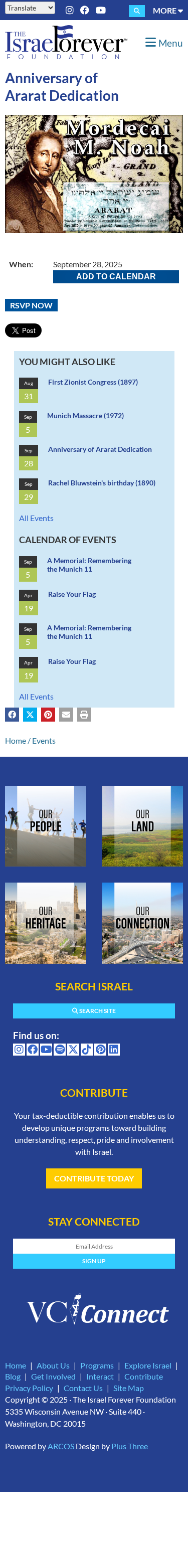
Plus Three (129, 1446)
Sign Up (94, 1261)
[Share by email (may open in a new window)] (66, 715)
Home (15, 740)
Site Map (128, 1388)
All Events (36, 518)
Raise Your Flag (72, 594)
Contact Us (83, 1388)
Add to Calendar (116, 276)
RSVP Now (31, 305)
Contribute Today (94, 1178)
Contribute (143, 1376)
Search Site (97, 1010)
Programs (97, 1365)
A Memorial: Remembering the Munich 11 (89, 565)
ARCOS (61, 1446)
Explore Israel (147, 1365)
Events (44, 740)
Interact (100, 1376)
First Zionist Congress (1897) (93, 382)
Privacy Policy (29, 1388)
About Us (53, 1365)
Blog (13, 1376)
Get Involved (53, 1376)
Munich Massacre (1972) (85, 415)
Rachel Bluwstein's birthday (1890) (101, 482)
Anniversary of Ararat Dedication (100, 449)
